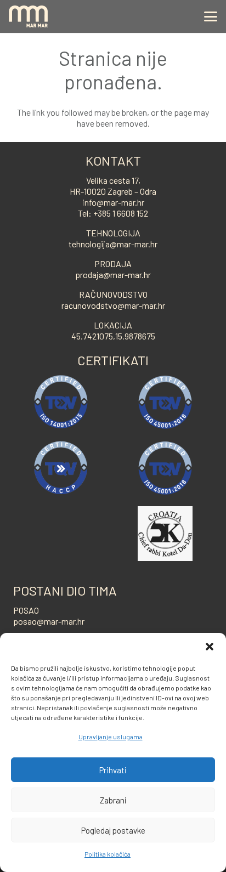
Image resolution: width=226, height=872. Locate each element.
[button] (209, 646)
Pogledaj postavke (113, 830)
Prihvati (113, 770)
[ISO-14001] (60, 402)
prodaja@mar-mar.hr (113, 274)
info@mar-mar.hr (113, 202)
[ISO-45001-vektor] (165, 402)
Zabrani (113, 800)
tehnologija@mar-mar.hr (113, 244)
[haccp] (60, 467)
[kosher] (165, 533)
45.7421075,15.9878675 (113, 336)
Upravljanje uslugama (110, 736)
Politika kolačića (107, 854)
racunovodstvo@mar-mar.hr (113, 305)
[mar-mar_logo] (28, 16)
